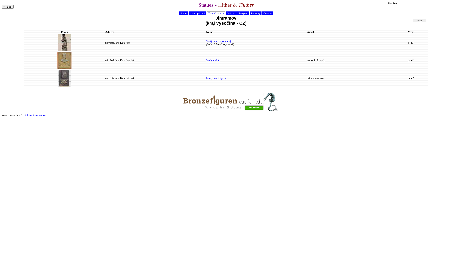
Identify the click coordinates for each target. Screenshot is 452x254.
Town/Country (216, 13)
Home (183, 13)
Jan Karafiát (212, 60)
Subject (231, 13)
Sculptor (243, 13)
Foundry (255, 13)
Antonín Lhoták (316, 60)
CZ (242, 23)
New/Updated (197, 13)
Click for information (34, 115)
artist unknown (315, 78)
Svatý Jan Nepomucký (218, 41)
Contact (267, 13)
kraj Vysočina (221, 23)
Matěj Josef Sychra (216, 78)
